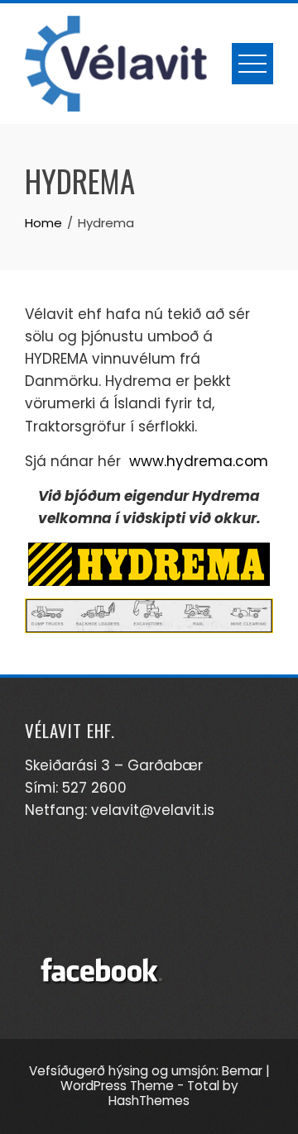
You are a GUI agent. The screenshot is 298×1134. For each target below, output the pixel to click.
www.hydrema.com (198, 461)
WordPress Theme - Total (139, 1085)
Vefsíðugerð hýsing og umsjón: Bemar (145, 1070)
